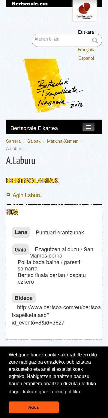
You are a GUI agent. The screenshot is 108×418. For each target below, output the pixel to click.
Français (86, 49)
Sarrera (13, 141)
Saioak (33, 141)
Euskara (86, 32)
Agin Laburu (27, 195)
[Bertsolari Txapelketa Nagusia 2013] (59, 60)
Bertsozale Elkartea (34, 128)
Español (86, 58)
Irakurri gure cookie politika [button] (51, 391)
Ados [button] (33, 407)
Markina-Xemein (62, 141)
